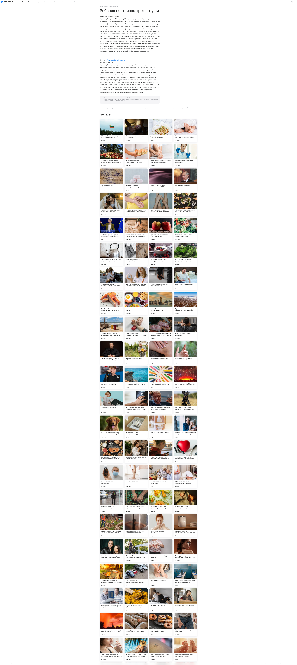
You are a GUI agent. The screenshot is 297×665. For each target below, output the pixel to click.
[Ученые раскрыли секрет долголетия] (160, 476)
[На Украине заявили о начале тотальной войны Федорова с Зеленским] (111, 353)
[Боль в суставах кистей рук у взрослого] (160, 550)
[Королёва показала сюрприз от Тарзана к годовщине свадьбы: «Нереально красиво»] (111, 550)
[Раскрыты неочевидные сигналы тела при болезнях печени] (160, 155)
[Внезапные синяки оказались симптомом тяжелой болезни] (160, 353)
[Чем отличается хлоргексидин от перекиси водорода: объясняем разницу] (136, 278)
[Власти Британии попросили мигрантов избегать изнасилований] (160, 303)
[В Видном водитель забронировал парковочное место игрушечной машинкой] (136, 575)
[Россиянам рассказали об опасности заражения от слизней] (111, 575)
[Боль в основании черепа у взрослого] (185, 328)
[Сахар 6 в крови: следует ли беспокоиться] (185, 155)
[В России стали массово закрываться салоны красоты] (185, 476)
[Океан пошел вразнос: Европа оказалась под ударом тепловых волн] (136, 377)
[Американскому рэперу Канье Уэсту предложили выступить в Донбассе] (185, 377)
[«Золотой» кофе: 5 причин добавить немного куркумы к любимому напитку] (136, 600)
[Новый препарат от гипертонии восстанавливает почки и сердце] (136, 402)
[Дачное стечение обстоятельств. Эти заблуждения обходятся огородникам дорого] (111, 525)
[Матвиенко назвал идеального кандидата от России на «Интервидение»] (111, 377)
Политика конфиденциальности (287, 663)
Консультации (103, 6)
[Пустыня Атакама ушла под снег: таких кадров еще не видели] (185, 303)
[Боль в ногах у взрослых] (136, 476)
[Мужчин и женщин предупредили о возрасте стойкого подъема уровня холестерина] (185, 427)
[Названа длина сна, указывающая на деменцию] (136, 130)
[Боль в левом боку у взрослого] (185, 278)
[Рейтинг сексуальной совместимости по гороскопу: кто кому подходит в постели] (111, 278)
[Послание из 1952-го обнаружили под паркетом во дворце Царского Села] (111, 180)
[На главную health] (8, 2)
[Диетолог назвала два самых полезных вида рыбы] (160, 130)
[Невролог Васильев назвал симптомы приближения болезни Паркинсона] (136, 550)
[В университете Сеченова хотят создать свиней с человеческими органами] (136, 624)
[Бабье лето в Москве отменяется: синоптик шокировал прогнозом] (111, 501)
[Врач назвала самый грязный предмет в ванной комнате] (136, 525)
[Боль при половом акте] (160, 600)
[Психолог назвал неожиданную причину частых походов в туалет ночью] (160, 427)
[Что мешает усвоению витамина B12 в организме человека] (185, 204)
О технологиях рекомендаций (272, 663)
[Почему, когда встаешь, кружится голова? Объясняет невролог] (160, 180)
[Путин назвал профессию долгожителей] (185, 180)
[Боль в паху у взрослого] (111, 402)
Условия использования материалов (247, 663)
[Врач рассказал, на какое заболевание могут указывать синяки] (160, 204)
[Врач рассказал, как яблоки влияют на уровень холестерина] (111, 155)
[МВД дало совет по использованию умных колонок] (185, 525)
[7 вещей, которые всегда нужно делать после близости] (111, 204)
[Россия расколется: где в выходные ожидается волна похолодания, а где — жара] (185, 402)
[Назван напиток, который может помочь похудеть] (136, 451)
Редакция (235, 663)
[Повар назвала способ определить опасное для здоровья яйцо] (136, 155)
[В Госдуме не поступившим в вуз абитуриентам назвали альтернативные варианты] (185, 575)
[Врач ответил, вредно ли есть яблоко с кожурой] (160, 229)
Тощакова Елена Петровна (116, 60)
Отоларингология (113, 6)
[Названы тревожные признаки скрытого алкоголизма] (185, 600)
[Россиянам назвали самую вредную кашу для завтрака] (160, 254)
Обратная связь (260, 663)
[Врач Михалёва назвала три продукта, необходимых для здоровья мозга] (111, 303)
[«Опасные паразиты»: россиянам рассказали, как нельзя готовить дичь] (160, 328)
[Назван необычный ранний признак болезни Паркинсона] (185, 353)
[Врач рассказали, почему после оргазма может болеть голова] (136, 229)
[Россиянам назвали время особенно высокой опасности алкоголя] (111, 328)
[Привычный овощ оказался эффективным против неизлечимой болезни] (185, 229)
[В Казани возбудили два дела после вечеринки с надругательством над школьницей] (160, 278)
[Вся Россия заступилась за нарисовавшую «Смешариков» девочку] (160, 377)
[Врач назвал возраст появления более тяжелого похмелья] (160, 402)
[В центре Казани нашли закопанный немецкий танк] (136, 254)
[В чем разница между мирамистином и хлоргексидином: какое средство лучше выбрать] (111, 476)
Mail (2, 663)
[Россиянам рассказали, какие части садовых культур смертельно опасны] (136, 501)
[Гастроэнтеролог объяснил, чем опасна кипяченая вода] (111, 254)
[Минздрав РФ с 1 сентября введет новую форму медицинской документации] (111, 600)
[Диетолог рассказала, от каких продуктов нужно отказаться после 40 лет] (111, 451)
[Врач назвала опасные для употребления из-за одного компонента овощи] (185, 254)
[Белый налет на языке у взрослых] (160, 525)
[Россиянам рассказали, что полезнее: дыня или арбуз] (160, 501)
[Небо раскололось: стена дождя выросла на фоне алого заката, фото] (111, 624)
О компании (7, 663)
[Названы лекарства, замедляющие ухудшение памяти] (136, 427)
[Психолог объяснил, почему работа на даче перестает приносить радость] (136, 353)
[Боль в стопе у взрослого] (160, 575)
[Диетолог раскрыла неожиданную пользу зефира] (136, 180)
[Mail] (2, 2)
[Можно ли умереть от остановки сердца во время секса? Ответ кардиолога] (185, 130)
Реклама (13, 663)
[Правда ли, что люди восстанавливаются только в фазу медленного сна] (185, 501)
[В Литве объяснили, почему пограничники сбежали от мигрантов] (111, 130)
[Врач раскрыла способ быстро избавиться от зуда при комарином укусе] (160, 649)
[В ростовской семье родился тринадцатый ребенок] (185, 649)
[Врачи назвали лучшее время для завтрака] (136, 303)
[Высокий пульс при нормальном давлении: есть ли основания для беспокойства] (136, 204)
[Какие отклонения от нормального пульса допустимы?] (136, 328)
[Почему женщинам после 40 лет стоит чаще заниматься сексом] (136, 649)
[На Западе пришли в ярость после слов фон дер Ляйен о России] (111, 229)
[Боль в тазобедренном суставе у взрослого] (185, 624)
